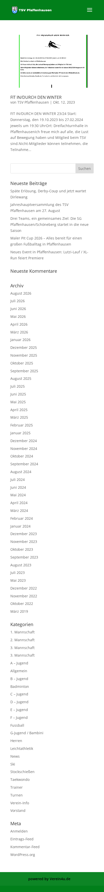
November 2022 (23, 596)
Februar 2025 (21, 425)
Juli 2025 (17, 386)
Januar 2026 (20, 339)
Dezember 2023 (23, 533)
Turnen (16, 795)
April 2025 (19, 409)
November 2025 (23, 355)
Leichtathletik (21, 748)
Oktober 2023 (21, 549)
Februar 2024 (21, 518)
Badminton (19, 686)
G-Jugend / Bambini (26, 732)
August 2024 (20, 471)
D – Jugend (19, 701)
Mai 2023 (18, 580)
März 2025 (19, 417)
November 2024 (23, 448)
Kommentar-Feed (25, 846)
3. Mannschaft (22, 647)
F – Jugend (19, 717)
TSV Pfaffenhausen (33, 102)
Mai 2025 (18, 401)
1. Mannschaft (22, 632)
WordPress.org (22, 854)
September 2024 (24, 464)
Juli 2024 (17, 479)
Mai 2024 (18, 495)
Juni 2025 (18, 394)
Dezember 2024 (23, 440)
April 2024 (19, 502)
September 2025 (24, 370)
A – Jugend (19, 663)
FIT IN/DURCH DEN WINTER (36, 97)
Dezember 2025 (23, 347)
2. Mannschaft (22, 639)
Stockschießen (22, 771)
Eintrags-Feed (22, 839)
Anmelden (19, 831)
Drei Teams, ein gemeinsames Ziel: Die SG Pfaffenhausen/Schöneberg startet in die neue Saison (49, 224)
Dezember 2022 (23, 588)
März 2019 (19, 611)
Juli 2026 (17, 300)
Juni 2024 (18, 487)
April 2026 (19, 324)
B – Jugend (19, 678)
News (15, 756)
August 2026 (20, 293)
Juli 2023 (17, 572)
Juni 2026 (18, 308)
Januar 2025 (20, 432)
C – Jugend (19, 694)
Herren (16, 740)
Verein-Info (19, 803)
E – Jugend (19, 709)
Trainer (16, 787)
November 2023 (23, 541)
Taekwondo (20, 779)
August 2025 (20, 378)
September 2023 (24, 557)
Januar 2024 (20, 526)
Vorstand (17, 810)
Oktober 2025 (21, 363)
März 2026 (19, 332)
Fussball (17, 725)
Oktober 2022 (21, 603)
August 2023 (20, 565)
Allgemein (18, 670)
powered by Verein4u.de (49, 878)
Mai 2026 (18, 316)
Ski (12, 764)
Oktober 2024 (21, 456)
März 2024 (19, 510)
